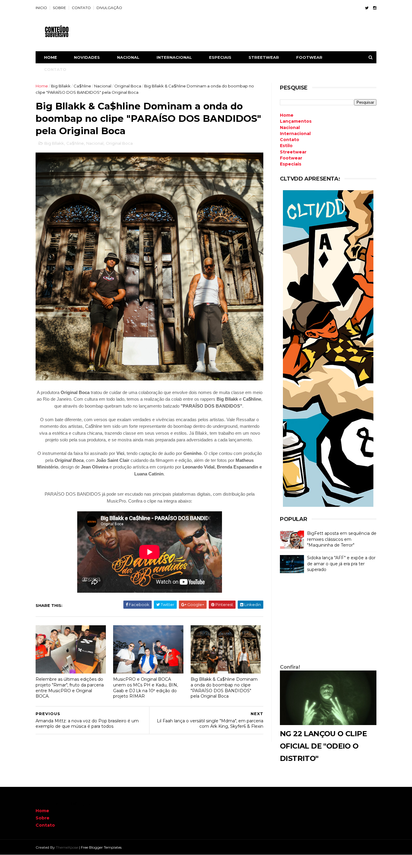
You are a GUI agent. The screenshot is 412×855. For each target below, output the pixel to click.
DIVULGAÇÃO (109, 7)
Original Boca (127, 86)
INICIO (41, 7)
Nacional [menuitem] (290, 127)
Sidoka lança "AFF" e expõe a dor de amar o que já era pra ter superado (341, 563)
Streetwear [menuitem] (293, 152)
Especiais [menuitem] (290, 164)
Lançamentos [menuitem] (296, 121)
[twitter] (367, 8)
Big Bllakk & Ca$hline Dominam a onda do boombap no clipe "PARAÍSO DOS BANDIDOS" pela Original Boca (224, 688)
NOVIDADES (87, 57)
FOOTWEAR (309, 57)
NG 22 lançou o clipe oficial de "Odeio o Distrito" (323, 746)
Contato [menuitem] (289, 139)
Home (50, 57)
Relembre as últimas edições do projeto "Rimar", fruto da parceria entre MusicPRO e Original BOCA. (70, 688)
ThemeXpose (67, 847)
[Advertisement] (328, 620)
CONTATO (81, 7)
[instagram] (374, 8)
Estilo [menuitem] (286, 145)
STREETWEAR (264, 57)
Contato (45, 825)
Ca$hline (82, 86)
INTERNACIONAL (174, 57)
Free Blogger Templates (101, 847)
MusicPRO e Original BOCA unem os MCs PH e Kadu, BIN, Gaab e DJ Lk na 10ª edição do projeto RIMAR (145, 688)
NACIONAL (128, 57)
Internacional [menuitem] (295, 133)
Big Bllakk (61, 86)
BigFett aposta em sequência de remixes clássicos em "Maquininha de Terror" (341, 539)
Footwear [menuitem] (291, 158)
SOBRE (59, 7)
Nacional (102, 86)
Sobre (42, 818)
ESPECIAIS (220, 57)
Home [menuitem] (286, 115)
